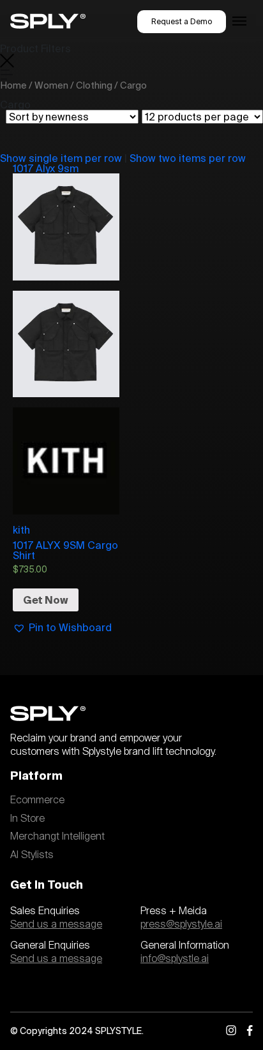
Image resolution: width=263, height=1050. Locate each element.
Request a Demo (181, 21)
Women (51, 85)
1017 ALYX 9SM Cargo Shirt (65, 550)
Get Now (45, 600)
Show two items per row (188, 158)
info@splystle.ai (174, 958)
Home (13, 85)
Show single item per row (61, 158)
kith (21, 529)
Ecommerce (37, 800)
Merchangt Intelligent (57, 836)
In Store (27, 818)
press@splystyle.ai (181, 924)
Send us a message (56, 924)
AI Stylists (32, 855)
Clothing (94, 85)
